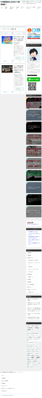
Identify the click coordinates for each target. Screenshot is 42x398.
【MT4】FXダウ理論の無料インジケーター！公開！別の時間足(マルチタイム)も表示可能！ (34, 127)
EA (33, 326)
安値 (37, 353)
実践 (29, 355)
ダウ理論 (30, 337)
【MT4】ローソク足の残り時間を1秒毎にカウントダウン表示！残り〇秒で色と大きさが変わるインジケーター (34, 309)
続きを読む (18, 88)
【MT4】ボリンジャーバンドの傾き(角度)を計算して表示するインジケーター (34, 176)
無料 (38, 357)
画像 (36, 359)
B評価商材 (29, 255)
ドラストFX (30, 342)
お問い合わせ (39, 8)
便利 (33, 349)
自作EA (35, 361)
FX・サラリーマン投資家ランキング (33, 224)
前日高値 (33, 351)
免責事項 (17, 8)
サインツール (29, 335)
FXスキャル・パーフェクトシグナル (34, 263)
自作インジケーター (32, 363)
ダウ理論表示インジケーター (33, 231)
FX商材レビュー (30, 257)
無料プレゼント (31, 292)
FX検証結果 (30, 274)
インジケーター (33, 333)
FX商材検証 (30, 327)
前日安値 (29, 351)
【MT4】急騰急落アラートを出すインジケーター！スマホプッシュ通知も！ (34, 151)
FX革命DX (30, 266)
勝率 (37, 351)
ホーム (2, 8)
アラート (34, 329)
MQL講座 (29, 279)
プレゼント (31, 346)
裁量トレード (31, 276)
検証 (33, 357)
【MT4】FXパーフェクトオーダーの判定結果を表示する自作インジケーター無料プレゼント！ (34, 200)
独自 (32, 359)
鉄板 (28, 366)
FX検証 (37, 327)
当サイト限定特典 (12, 8)
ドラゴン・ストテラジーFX (33, 269)
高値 (32, 366)
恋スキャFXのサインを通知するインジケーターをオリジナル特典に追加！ (19, 38)
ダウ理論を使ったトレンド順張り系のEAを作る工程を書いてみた (34, 188)
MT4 (29, 329)
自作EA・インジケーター (32, 289)
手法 (28, 357)
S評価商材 (6, 8)
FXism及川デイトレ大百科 (18, 75)
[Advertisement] (21, 17)
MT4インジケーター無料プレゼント (31, 8)
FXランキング (22, 8)
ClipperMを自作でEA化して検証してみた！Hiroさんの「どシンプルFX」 (34, 103)
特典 (29, 359)
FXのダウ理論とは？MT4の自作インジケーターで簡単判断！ (34, 115)
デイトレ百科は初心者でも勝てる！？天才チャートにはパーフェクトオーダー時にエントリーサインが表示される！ (19, 69)
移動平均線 (29, 361)
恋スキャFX (16, 44)
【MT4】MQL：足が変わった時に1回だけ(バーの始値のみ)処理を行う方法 (34, 139)
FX (37, 326)
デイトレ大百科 (37, 337)
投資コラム (30, 287)
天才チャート (31, 353)
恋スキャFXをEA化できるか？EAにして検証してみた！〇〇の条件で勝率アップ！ (34, 212)
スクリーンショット (36, 335)
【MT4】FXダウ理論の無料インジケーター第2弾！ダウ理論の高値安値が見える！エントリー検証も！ (34, 163)
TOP (9, 372)
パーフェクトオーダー (31, 344)
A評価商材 (29, 252)
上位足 (29, 349)
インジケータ (29, 331)
